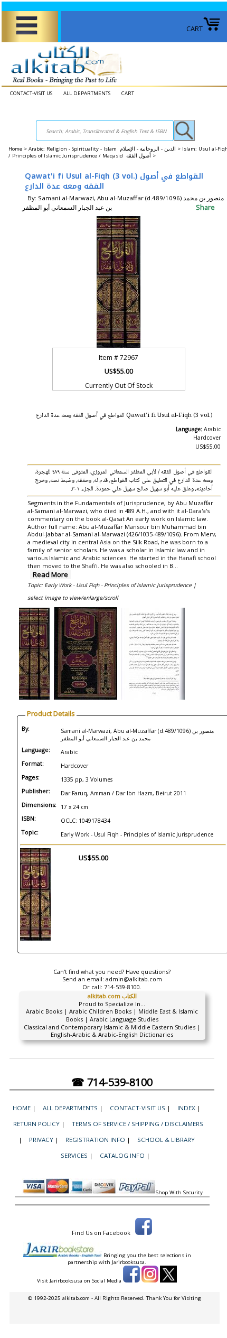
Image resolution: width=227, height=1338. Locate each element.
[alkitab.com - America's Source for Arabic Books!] (64, 84)
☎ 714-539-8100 (112, 1082)
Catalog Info (122, 1155)
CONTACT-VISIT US (31, 93)
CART (194, 28)
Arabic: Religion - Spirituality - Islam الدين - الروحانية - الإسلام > (105, 148)
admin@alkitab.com (134, 979)
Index (186, 1108)
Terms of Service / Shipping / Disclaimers (137, 1124)
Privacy (41, 1140)
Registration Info (95, 1140)
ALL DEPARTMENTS (86, 93)
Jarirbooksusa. (129, 1262)
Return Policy (36, 1124)
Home (15, 148)
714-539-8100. (122, 987)
